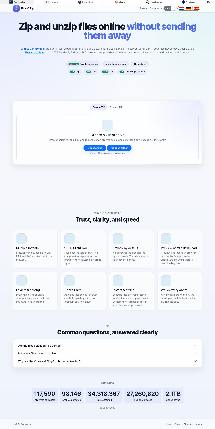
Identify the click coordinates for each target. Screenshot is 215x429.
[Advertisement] (107, 88)
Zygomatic (26, 424)
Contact (198, 424)
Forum (143, 8)
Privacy (178, 424)
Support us (155, 8)
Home (169, 424)
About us (188, 424)
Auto (167, 8)
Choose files (94, 147)
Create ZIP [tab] (99, 107)
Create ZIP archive (32, 48)
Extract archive (34, 52)
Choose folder (119, 147)
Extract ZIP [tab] (116, 107)
